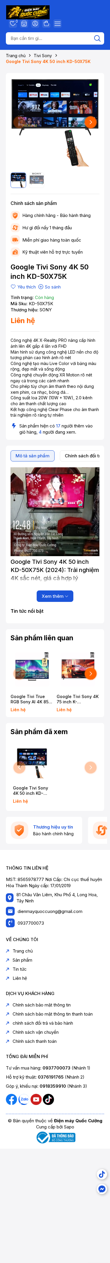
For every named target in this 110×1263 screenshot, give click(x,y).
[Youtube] (37, 1099)
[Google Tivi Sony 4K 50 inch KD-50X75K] (32, 763)
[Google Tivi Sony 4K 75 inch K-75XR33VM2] (78, 669)
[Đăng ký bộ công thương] (55, 1137)
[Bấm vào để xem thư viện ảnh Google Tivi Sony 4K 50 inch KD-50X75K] (55, 122)
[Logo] (28, 12)
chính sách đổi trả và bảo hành (43, 1023)
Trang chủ (23, 951)
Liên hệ (20, 978)
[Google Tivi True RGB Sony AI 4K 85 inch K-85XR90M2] (32, 669)
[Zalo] (24, 1099)
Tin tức (20, 969)
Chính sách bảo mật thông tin (42, 1005)
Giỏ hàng (46, 23)
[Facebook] (12, 1099)
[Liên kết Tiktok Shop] (102, 1174)
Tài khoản (35, 23)
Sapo (69, 1127)
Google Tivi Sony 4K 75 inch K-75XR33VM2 (78, 699)
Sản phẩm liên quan (42, 638)
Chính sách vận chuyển (36, 1032)
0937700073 (31, 923)
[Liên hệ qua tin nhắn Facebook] (102, 1189)
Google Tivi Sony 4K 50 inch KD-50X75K (30, 790)
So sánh (53, 287)
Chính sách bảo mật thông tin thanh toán (53, 1014)
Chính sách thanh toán (35, 1041)
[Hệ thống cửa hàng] (24, 23)
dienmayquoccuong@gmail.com (50, 911)
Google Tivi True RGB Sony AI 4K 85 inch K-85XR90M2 (29, 699)
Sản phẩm (22, 960)
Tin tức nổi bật (27, 611)
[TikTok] (48, 1099)
